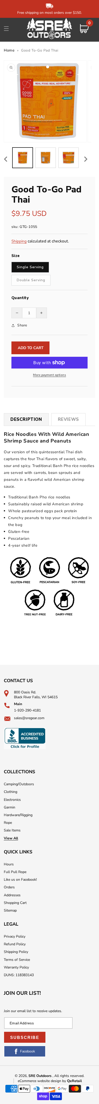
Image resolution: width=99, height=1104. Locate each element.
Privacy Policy (14, 936)
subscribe (24, 1037)
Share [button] (22, 325)
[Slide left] (5, 159)
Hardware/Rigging (18, 815)
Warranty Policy (16, 967)
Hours (9, 864)
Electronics (12, 799)
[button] (6, 28)
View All (11, 838)
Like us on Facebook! (20, 879)
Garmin (9, 807)
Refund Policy (15, 944)
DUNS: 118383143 (19, 975)
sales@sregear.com (29, 718)
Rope (8, 822)
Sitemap (10, 910)
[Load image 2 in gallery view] (45, 158)
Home (9, 50)
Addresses (12, 895)
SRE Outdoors (40, 1075)
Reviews (68, 419)
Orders (9, 887)
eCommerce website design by (42, 1080)
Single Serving (30, 267)
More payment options (49, 375)
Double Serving (31, 280)
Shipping (19, 241)
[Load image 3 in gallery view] (68, 158)
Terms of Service (17, 959)
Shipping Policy (16, 951)
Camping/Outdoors (19, 784)
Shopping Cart (15, 902)
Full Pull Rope (15, 871)
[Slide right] (85, 159)
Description (26, 419)
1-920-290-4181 (27, 710)
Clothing (10, 791)
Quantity (20, 297)
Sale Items (12, 830)
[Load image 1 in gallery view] (22, 158)
